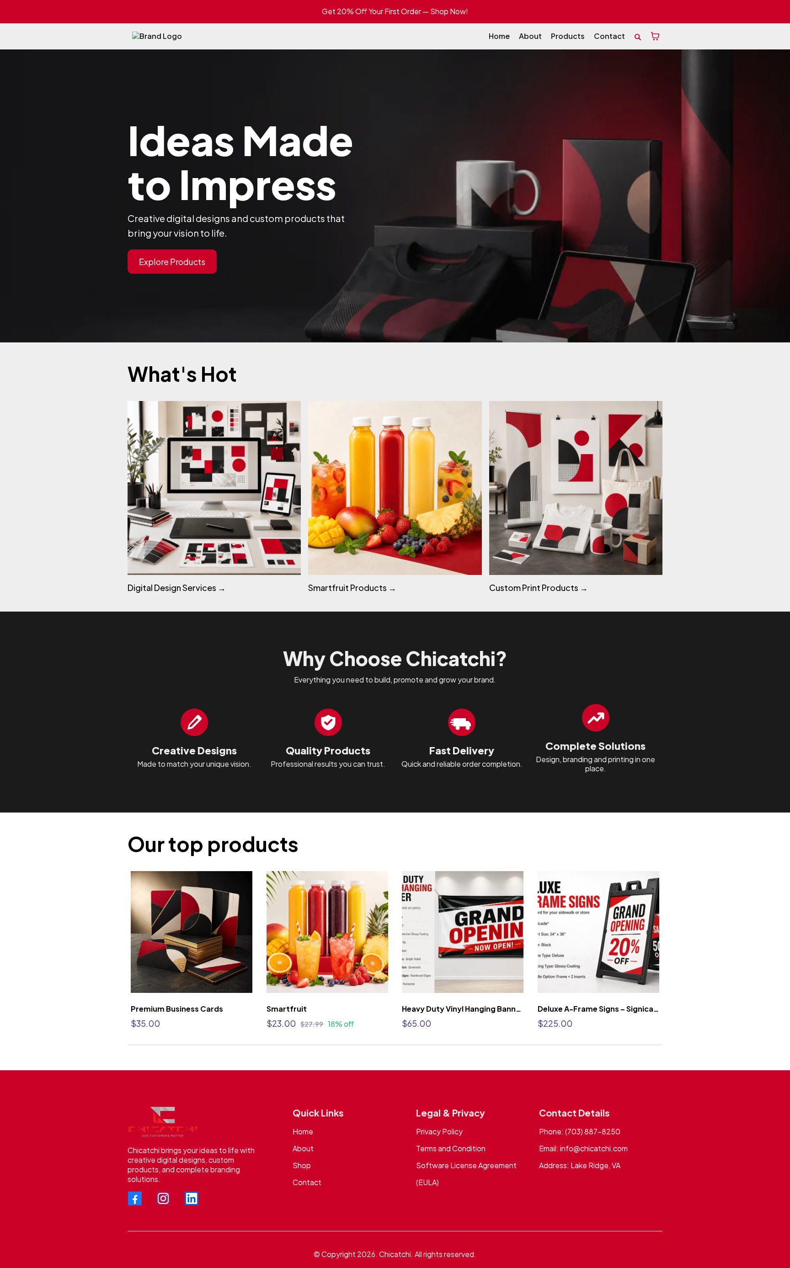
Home (303, 1131)
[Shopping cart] (655, 36)
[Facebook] (135, 1198)
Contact (307, 1182)
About (303, 1148)
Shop (302, 1165)
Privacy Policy (439, 1131)
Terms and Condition (451, 1148)
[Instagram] (163, 1198)
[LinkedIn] (191, 1198)
